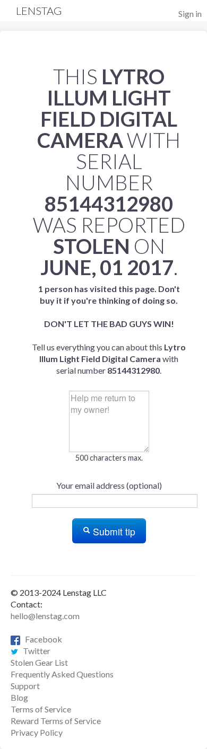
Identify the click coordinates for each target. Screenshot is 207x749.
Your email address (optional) (109, 485)
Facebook (41, 639)
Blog (19, 697)
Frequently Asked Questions (62, 674)
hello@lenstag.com (45, 616)
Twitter (34, 651)
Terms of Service (41, 709)
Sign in (190, 13)
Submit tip (112, 531)
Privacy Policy (37, 732)
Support (25, 686)
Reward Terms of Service (56, 721)
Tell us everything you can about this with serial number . (109, 329)
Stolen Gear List (39, 662)
